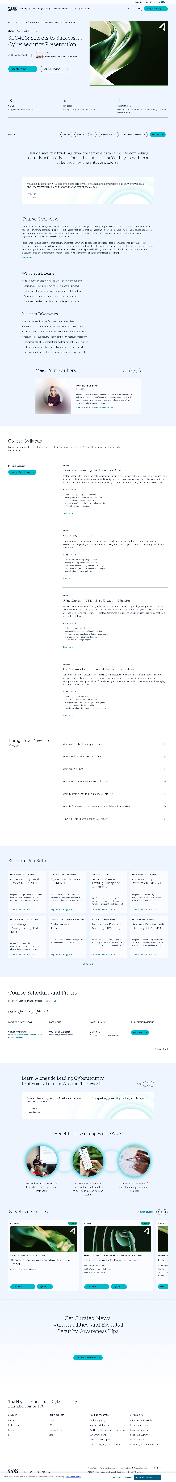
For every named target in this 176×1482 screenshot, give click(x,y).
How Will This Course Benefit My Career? (85, 818)
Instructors (13, 1425)
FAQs (51, 1425)
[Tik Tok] (49, 1471)
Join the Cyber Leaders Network (145, 1444)
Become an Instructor (140, 1425)
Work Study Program (99, 1420)
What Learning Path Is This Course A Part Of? (88, 793)
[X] (31, 1471)
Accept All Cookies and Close (148, 1477)
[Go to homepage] (12, 9)
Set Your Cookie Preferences (120, 1477)
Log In (139, 2)
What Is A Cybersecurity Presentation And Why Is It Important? (97, 806)
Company (12, 1415)
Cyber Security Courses (17, 22)
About (11, 1420)
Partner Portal (55, 1430)
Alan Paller (23, 1035)
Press (11, 1435)
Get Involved (136, 1415)
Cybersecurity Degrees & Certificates (106, 1444)
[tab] (25, 9)
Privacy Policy (92, 1468)
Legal (51, 1435)
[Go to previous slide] (132, 370)
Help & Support (56, 1415)
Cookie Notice (156, 1468)
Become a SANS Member (141, 1420)
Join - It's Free (151, 2)
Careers (11, 1430)
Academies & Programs (100, 1425)
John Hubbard (35, 1035)
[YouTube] (37, 1471)
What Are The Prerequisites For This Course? (87, 781)
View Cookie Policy (73, 1477)
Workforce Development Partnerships (107, 1430)
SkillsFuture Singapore (100, 1439)
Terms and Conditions (107, 1468)
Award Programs (138, 1439)
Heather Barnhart (15, 1038)
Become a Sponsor (139, 1430)
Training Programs (99, 1415)
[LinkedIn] (25, 1471)
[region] (88, 1477)
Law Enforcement (98, 1435)
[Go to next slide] (138, 370)
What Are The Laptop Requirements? (83, 744)
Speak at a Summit (139, 1435)
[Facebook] (43, 1471)
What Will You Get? (73, 769)
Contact (52, 1420)
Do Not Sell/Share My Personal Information (133, 1468)
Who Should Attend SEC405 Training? (83, 756)
